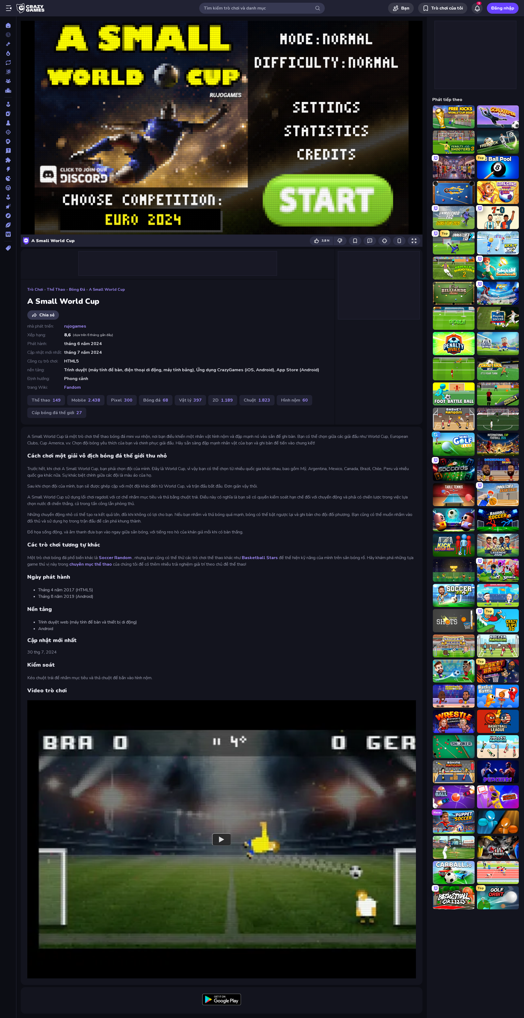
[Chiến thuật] (8, 141)
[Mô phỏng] (8, 197)
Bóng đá (77, 289)
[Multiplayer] (8, 81)
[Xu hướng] (8, 53)
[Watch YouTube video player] (221, 839)
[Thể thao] (8, 225)
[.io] (8, 178)
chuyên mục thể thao (90, 564)
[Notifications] (477, 8)
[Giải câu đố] (8, 150)
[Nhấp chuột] (8, 206)
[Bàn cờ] (8, 122)
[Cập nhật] (8, 62)
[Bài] (8, 113)
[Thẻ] (8, 248)
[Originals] (8, 71)
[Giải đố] (8, 160)
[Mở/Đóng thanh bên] (8, 8)
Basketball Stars (260, 558)
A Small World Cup (107, 289)
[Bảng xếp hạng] (8, 90)
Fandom (72, 387)
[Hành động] (8, 169)
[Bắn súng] (8, 132)
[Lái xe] (8, 187)
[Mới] (8, 44)
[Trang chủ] (8, 25)
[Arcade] (8, 104)
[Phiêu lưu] (8, 215)
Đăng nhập (502, 8)
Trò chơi (35, 289)
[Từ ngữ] (8, 234)
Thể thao (56, 289)
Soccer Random (115, 558)
